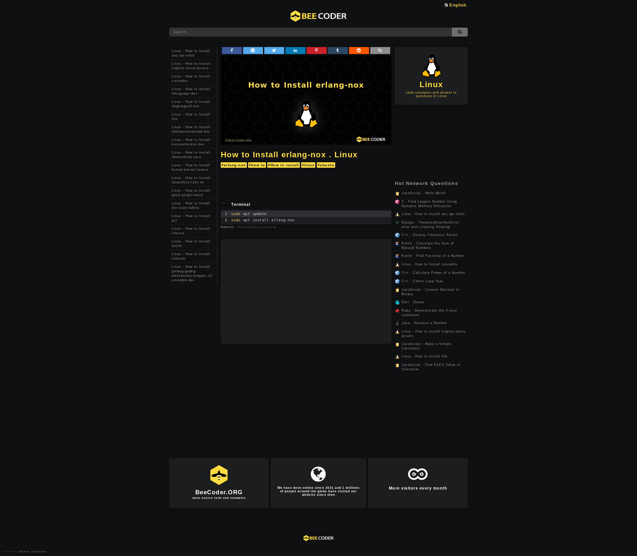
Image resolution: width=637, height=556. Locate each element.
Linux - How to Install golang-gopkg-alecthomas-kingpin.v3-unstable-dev (192, 273)
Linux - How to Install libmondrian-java (191, 155)
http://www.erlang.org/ (257, 227)
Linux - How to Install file (191, 116)
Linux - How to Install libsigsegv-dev (191, 91)
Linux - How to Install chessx (191, 231)
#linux (308, 165)
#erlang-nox (233, 165)
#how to (257, 165)
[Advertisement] (193, 362)
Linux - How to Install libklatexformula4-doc (191, 129)
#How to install (283, 165)
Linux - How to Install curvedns (191, 78)
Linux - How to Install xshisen (191, 256)
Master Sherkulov (32, 551)
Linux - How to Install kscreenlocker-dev (191, 142)
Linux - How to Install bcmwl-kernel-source (191, 167)
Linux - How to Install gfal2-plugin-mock (191, 193)
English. (458, 5)
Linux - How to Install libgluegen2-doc (191, 104)
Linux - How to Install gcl (191, 218)
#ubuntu (326, 165)
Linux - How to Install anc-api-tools (191, 53)
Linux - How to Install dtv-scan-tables (191, 205)
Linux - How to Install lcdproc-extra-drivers (191, 66)
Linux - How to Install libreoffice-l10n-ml (191, 180)
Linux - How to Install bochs (191, 243)
